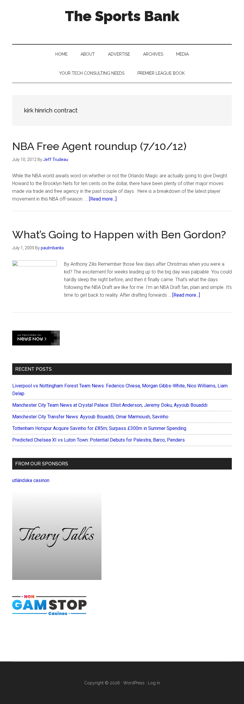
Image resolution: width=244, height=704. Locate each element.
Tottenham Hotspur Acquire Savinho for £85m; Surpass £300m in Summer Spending (99, 428)
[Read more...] (103, 199)
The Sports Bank (122, 16)
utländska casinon (30, 480)
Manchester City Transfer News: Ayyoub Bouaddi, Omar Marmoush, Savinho (90, 417)
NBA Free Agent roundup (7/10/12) (99, 146)
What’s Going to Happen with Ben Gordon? (119, 234)
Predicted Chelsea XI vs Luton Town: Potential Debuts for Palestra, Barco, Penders (98, 440)
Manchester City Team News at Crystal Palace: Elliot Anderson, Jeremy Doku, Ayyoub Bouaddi (109, 405)
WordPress (134, 682)
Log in (154, 682)
